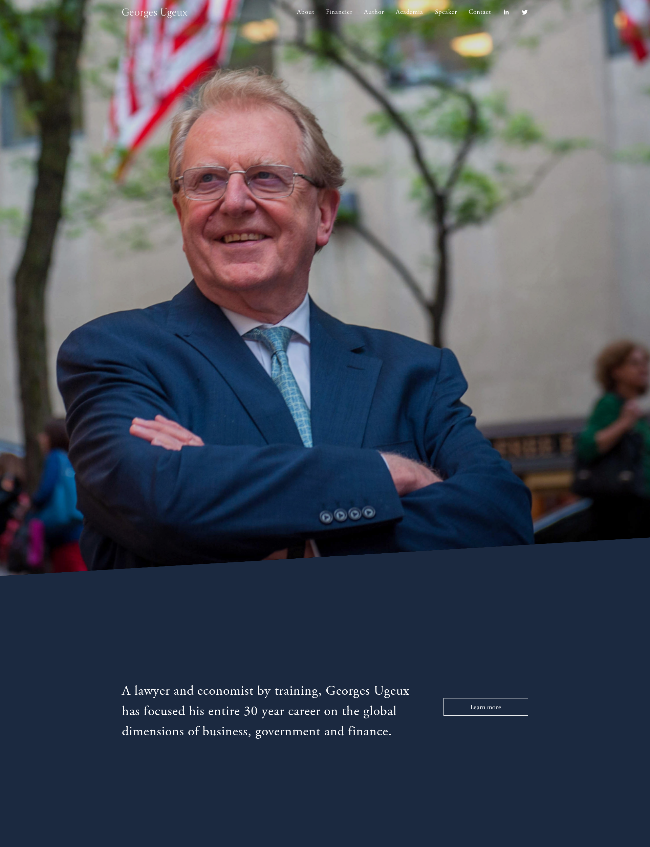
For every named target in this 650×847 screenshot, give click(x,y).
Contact (480, 12)
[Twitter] (524, 12)
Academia (410, 12)
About (306, 12)
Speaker (446, 12)
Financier (339, 12)
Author (374, 12)
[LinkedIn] (506, 12)
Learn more (486, 707)
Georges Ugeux (155, 12)
